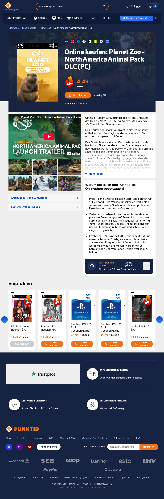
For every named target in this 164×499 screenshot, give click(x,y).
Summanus (81, 103)
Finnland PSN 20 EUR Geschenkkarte (111, 327)
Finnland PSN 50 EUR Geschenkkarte (81, 327)
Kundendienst (49, 446)
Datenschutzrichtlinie (103, 477)
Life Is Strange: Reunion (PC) (20, 328)
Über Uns (22, 438)
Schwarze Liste (122, 438)
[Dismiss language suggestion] (156, 18)
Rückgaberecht (144, 477)
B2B (51, 438)
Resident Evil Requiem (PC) (49, 328)
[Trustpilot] (146, 266)
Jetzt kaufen (80, 95)
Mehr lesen (96, 173)
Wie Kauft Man (68, 438)
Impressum (125, 477)
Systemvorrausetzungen (25, 206)
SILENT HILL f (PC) (140, 328)
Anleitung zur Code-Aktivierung (29, 197)
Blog (8, 438)
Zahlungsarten (19, 477)
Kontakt (108, 18)
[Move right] (159, 319)
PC (58, 18)
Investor (38, 438)
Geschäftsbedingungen (75, 477)
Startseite (14, 28)
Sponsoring (38, 477)
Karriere (54, 477)
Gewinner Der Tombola (94, 438)
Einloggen (136, 6)
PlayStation (19, 18)
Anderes (77, 18)
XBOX (41, 18)
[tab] (18, 18)
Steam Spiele (29, 28)
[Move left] (4, 319)
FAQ (93, 18)
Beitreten (148, 446)
